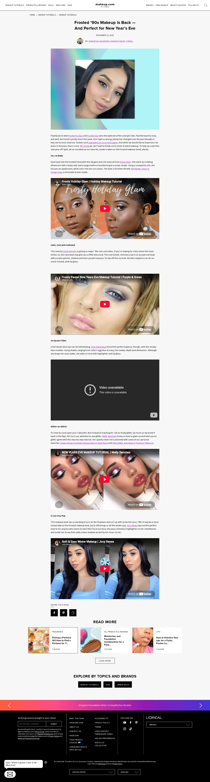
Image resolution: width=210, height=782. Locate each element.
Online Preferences (105, 738)
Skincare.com (76, 722)
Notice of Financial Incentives (28, 738)
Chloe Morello (69, 251)
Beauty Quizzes (178, 5)
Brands (150, 5)
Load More (105, 660)
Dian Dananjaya (98, 346)
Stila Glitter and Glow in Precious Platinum (132, 443)
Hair (69, 5)
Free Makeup (162, 5)
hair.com (73, 735)
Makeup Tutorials (15, 5)
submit (54, 724)
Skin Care (60, 5)
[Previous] (9, 705)
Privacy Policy (102, 722)
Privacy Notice (54, 736)
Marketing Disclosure (45, 734)
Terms (98, 727)
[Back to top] (203, 775)
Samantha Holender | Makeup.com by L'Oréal (111, 41)
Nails (51, 5)
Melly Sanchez (109, 436)
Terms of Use (39, 731)
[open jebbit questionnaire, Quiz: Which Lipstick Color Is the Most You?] (10, 774)
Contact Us (75, 731)
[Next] (201, 705)
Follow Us (193, 5)
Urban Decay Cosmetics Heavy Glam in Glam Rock (84, 443)
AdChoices (102, 764)
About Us (74, 727)
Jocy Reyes (132, 525)
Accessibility (101, 718)
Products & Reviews (36, 5)
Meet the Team (76, 718)
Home (32, 15)
